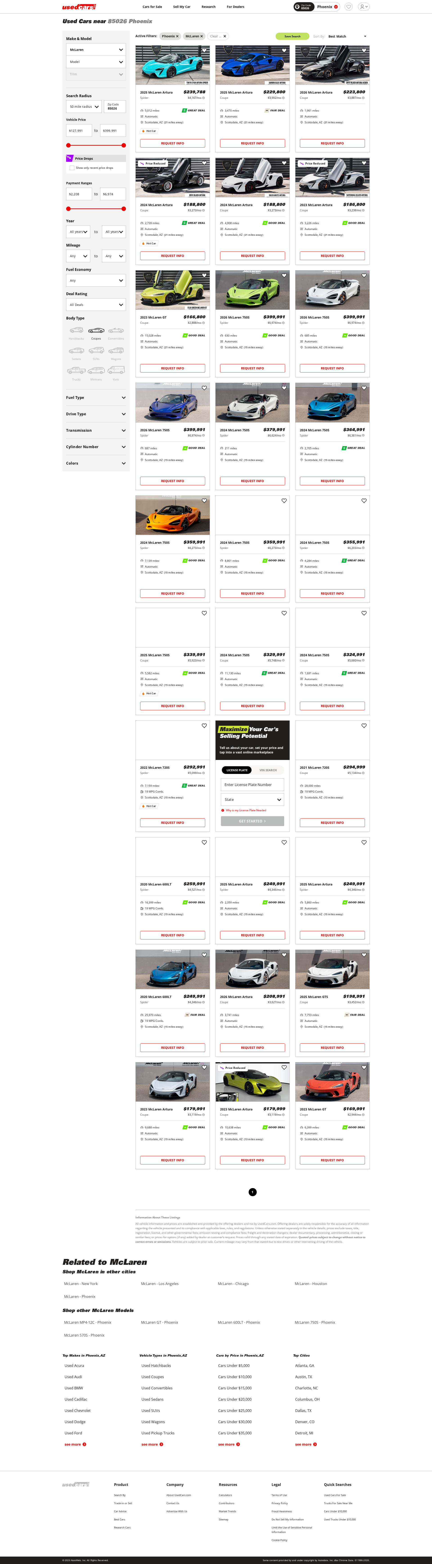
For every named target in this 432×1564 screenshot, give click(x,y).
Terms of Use (279, 1495)
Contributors (226, 1503)
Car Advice (120, 1511)
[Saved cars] (349, 7)
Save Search (293, 36)
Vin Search (268, 770)
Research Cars (122, 1527)
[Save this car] (204, 50)
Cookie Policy (279, 1540)
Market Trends (227, 1511)
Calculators (225, 1495)
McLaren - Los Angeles (160, 1283)
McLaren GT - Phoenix (159, 1322)
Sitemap (223, 1519)
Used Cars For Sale (335, 1495)
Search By (120, 1495)
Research (209, 6)
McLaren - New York (81, 1283)
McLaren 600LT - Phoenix (239, 1322)
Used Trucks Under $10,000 (340, 1519)
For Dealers (235, 6)
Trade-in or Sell (123, 1503)
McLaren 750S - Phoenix (315, 1322)
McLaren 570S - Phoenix (84, 1335)
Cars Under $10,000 (335, 1511)
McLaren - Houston (311, 1283)
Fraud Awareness (282, 1511)
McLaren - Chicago (233, 1283)
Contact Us (172, 1503)
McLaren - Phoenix (79, 1296)
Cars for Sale (152, 6)
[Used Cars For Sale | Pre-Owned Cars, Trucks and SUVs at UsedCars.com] (79, 7)
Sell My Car (181, 6)
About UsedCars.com (178, 1495)
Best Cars (119, 1519)
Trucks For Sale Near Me (338, 1503)
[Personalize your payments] (203, 97)
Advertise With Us (176, 1511)
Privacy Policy (280, 1503)
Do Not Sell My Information (288, 1519)
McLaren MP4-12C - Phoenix (87, 1322)
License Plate (237, 770)
